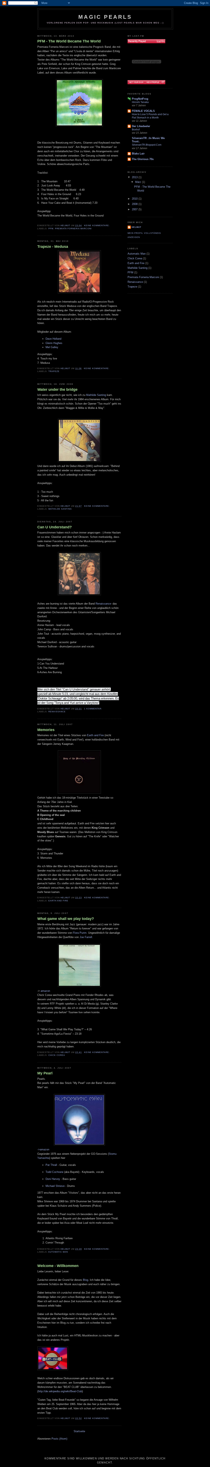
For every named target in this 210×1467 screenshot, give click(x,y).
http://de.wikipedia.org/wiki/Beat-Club (60, 1391)
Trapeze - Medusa (52, 247)
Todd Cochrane (54, 1171)
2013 (135, 177)
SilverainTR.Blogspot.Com (146, 144)
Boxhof (136, 129)
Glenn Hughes (54, 343)
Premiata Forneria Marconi (73, 228)
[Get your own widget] (136, 82)
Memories (46, 730)
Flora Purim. (80, 932)
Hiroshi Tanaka (140, 102)
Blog (85, 1279)
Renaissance (103, 603)
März (138, 182)
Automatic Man (58, 1252)
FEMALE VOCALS (143, 110)
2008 (135, 204)
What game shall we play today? (65, 919)
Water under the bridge (57, 389)
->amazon (43, 1149)
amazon (45, 990)
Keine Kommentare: (97, 225)
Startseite (79, 1431)
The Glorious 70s (143, 159)
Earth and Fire (95, 735)
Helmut (136, 227)
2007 (135, 209)
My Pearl (44, 1073)
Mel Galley (52, 347)
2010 (135, 198)
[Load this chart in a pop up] (162, 82)
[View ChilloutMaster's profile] (152, 82)
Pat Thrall (51, 1164)
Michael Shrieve (55, 1185)
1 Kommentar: (93, 709)
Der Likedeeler (141, 126)
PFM (50, 228)
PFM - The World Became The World (69, 41)
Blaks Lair (138, 153)
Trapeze (53, 371)
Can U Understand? (54, 527)
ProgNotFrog (140, 98)
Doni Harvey (53, 1178)
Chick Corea (56, 1055)
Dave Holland (53, 338)
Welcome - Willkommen (58, 1266)
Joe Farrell (86, 937)
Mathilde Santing (96, 395)
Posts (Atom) (59, 1438)
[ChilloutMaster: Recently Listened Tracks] (146, 41)
